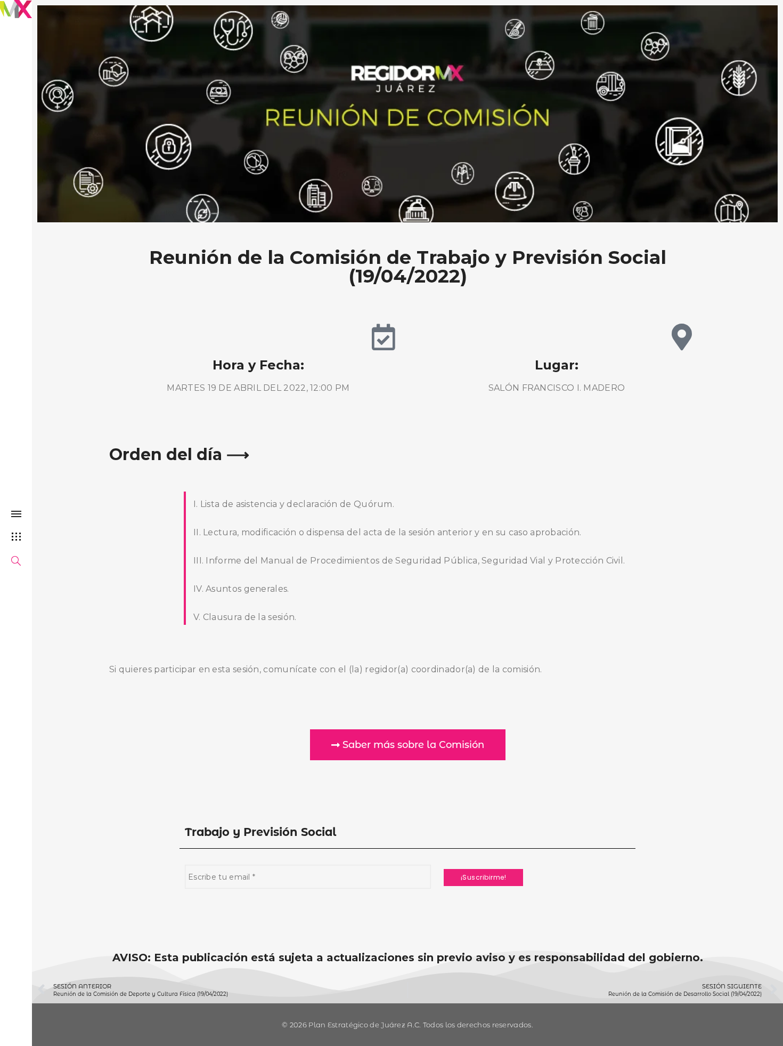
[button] (407, 744)
